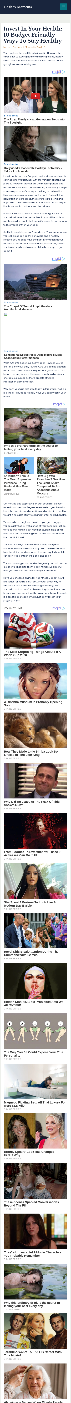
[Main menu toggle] (63, 6)
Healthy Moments (18, 7)
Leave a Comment (13, 47)
